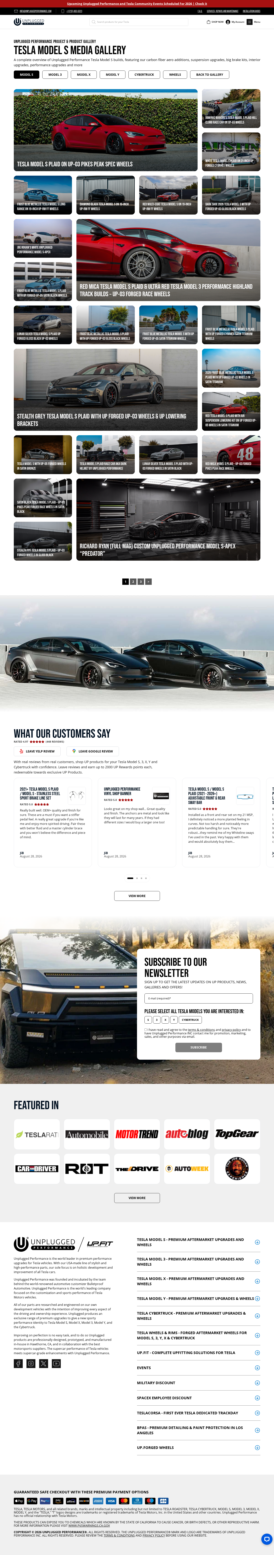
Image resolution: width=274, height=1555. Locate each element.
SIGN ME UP (137, 805)
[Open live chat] (267, 1539)
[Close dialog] (188, 738)
